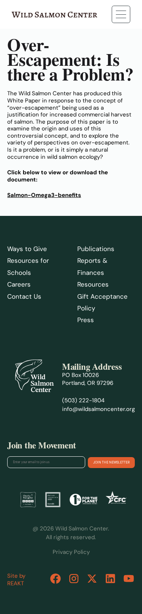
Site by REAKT (16, 579)
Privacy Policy (71, 552)
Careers (19, 284)
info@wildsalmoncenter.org (98, 409)
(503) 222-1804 (83, 400)
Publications (95, 249)
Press (85, 320)
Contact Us (24, 296)
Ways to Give (27, 249)
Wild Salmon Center (54, 14)
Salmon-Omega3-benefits (44, 195)
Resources (93, 284)
